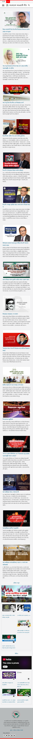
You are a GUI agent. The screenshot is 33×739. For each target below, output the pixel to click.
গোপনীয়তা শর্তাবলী (19, 730)
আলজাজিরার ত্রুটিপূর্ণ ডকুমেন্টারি (10, 528)
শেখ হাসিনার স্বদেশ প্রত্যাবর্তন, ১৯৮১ (23, 615)
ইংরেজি (3, 1)
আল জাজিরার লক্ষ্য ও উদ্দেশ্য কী (11, 492)
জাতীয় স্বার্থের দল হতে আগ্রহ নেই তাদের (13, 385)
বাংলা (8, 1)
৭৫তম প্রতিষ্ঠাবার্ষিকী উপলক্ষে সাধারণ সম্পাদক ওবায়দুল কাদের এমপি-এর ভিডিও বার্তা (23, 684)
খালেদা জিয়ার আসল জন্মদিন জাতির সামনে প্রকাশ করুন (16, 279)
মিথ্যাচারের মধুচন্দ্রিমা (8, 419)
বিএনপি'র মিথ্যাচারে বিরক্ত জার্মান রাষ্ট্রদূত (13, 170)
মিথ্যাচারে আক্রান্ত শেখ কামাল (10, 314)
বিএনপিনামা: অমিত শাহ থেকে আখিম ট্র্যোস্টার (14, 136)
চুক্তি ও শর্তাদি (12, 730)
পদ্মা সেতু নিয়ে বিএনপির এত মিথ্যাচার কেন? (13, 102)
